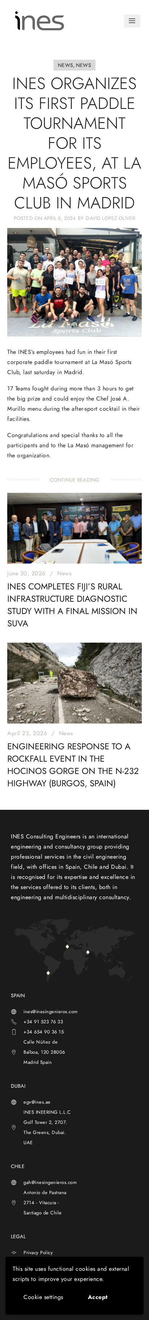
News (64, 573)
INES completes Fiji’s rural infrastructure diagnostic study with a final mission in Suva (72, 605)
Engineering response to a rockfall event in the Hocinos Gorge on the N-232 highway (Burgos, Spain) (73, 765)
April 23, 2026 (27, 733)
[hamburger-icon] (132, 21)
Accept (98, 1297)
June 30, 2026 (26, 573)
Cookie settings (43, 1297)
